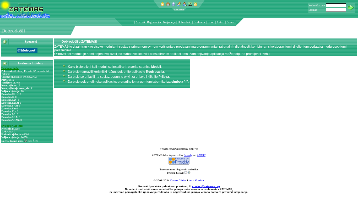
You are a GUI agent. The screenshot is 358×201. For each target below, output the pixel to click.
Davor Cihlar (178, 180)
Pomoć (230, 22)
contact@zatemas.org (206, 186)
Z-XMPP (201, 155)
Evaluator (199, 22)
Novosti (140, 22)
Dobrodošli (184, 22)
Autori (220, 22)
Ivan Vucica (196, 180)
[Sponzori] (5, 43)
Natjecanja (169, 22)
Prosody (188, 155)
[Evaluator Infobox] (5, 64)
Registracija (154, 22)
